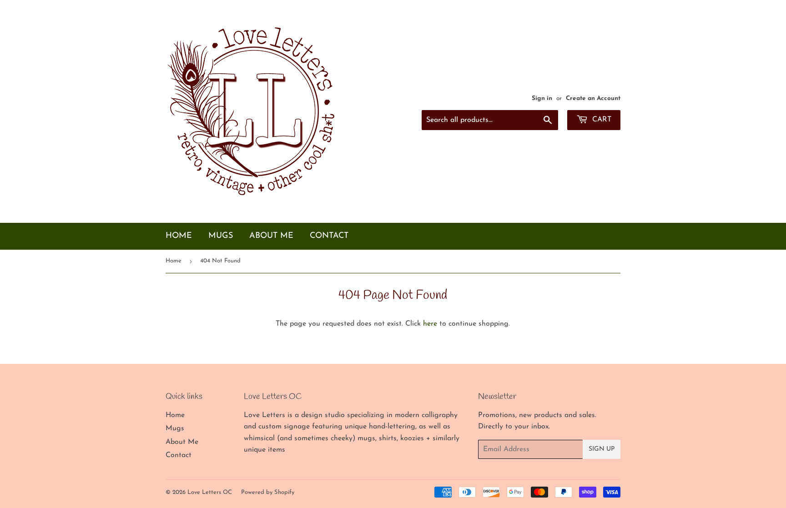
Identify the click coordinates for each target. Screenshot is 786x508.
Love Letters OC (209, 492)
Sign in (542, 98)
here (430, 323)
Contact (329, 236)
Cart (600, 119)
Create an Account (593, 98)
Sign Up (602, 449)
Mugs (220, 236)
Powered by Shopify (267, 492)
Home (179, 236)
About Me (271, 236)
